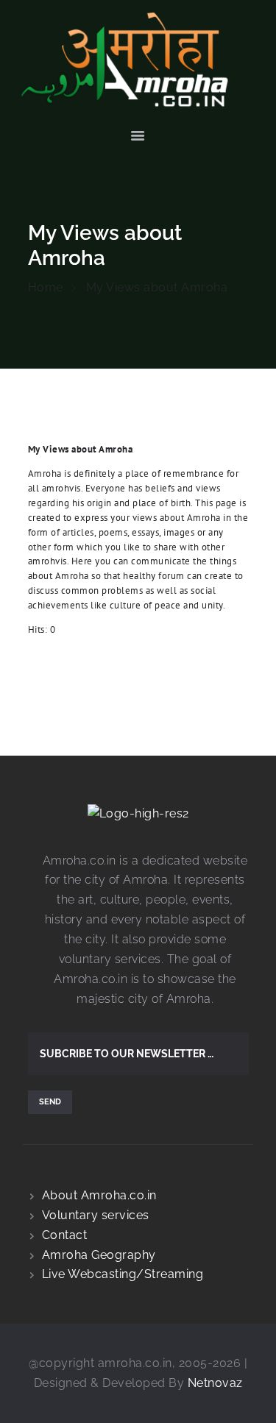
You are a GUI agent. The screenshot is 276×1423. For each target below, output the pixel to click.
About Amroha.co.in (99, 1195)
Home (45, 287)
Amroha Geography (99, 1255)
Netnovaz (215, 1383)
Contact (65, 1235)
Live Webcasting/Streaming (123, 1274)
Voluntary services (95, 1215)
